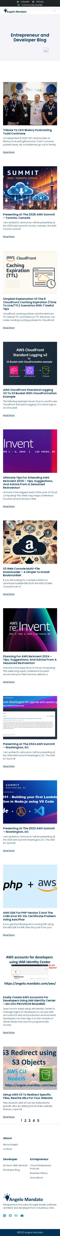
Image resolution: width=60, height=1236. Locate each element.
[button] (54, 10)
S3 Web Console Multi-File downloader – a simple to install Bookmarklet (26, 572)
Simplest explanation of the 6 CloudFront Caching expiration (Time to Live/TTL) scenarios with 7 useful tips (29, 304)
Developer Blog (11, 1169)
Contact (7, 1149)
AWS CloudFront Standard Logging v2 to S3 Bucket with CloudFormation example (30, 393)
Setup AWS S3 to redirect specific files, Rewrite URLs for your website (27, 1096)
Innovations (36, 1177)
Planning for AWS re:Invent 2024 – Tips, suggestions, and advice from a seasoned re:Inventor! (30, 659)
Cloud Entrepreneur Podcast (40, 1167)
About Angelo (10, 1144)
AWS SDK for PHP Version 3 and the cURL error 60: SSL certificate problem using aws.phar (29, 916)
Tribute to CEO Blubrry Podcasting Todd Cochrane (27, 131)
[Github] (10, 1215)
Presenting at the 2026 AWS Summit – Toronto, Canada (29, 216)
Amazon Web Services (15, 1165)
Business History (39, 1173)
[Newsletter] (22, 1215)
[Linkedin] (4, 1215)
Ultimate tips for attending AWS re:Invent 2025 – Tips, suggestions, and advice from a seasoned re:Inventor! (28, 483)
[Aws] (16, 1215)
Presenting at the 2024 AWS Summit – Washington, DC (29, 745)
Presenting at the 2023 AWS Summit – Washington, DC (29, 830)
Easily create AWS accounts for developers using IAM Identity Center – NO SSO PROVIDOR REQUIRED (29, 1000)
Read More (9, 152)
